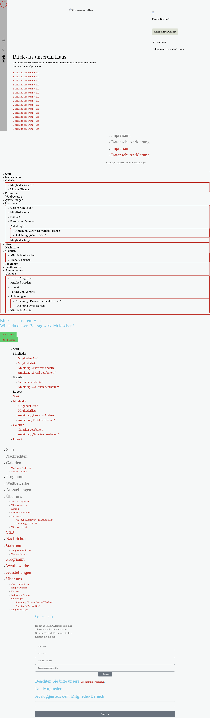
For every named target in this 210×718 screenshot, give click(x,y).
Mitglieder (19, 353)
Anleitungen (18, 226)
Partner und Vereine (22, 221)
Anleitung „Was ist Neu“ (30, 235)
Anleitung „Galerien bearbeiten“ (39, 387)
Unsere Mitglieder (21, 207)
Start (8, 244)
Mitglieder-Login (20, 240)
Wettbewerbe (13, 267)
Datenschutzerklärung (130, 141)
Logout (17, 391)
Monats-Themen (20, 189)
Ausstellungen (14, 270)
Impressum (121, 135)
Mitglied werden (20, 212)
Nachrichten (12, 247)
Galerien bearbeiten (30, 382)
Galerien (10, 180)
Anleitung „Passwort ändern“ (36, 368)
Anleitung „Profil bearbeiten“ (37, 372)
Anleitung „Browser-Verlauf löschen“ (38, 230)
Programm (11, 263)
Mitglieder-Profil (28, 358)
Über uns (11, 203)
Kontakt (15, 216)
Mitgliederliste (27, 363)
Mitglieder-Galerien (22, 184)
